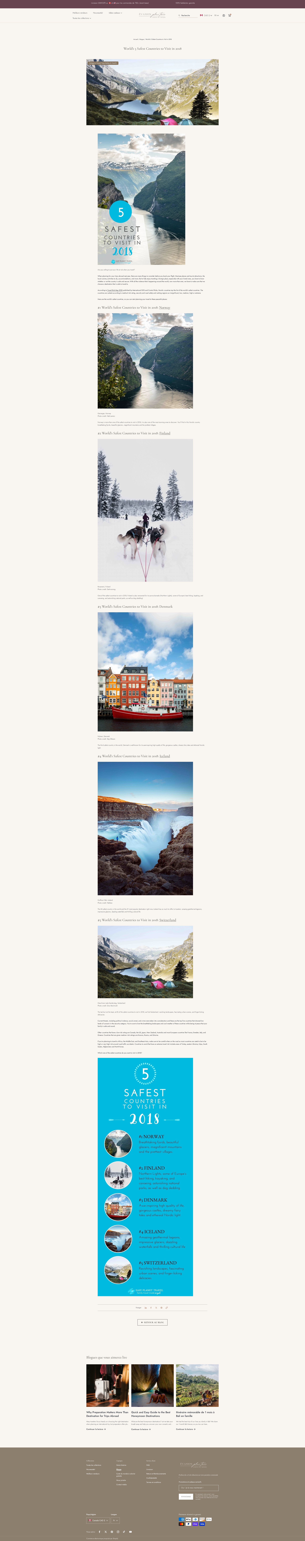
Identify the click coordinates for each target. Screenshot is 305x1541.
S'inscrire (153, 793)
